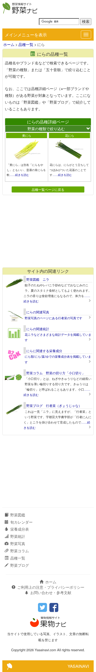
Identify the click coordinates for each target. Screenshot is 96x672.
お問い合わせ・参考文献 (50, 592)
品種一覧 (25, 44)
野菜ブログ (19, 565)
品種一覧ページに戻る (48, 189)
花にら (69, 135)
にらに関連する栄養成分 (44, 350)
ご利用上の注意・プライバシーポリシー (50, 587)
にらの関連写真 (37, 312)
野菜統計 (17, 536)
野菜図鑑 (17, 515)
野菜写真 (17, 543)
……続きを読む (19, 175)
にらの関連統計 (37, 328)
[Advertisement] (48, 231)
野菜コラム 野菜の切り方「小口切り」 (55, 373)
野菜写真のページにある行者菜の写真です (53, 318)
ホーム (8, 44)
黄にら (26, 135)
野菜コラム (19, 550)
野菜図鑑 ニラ (37, 279)
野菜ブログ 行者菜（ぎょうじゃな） (54, 405)
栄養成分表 (19, 529)
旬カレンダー (21, 522)
